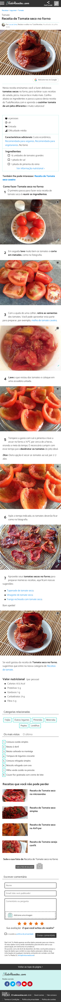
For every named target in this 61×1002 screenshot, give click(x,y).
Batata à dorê (12, 747)
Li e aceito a (20, 934)
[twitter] (12, 983)
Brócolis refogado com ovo (19, 765)
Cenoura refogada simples (18, 761)
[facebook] (7, 983)
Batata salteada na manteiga (19, 751)
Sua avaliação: (13, 928)
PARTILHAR (48, 5)
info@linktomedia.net (26, 955)
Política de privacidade (30, 999)
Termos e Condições (11, 999)
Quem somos (39, 995)
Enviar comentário (46, 935)
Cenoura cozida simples (17, 742)
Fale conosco (52, 995)
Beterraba (50, 720)
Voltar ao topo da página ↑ (30, 967)
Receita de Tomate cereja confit (43, 843)
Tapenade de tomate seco (20, 591)
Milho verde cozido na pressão (20, 770)
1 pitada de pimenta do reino (25, 164)
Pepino (24, 726)
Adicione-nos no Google (47, 79)
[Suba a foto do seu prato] (39, 866)
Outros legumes (21, 720)
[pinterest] (29, 983)
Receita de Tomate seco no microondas (42, 792)
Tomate (21, 10)
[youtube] (24, 983)
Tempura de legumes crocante (20, 756)
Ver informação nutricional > (30, 168)
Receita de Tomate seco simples (42, 809)
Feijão (7, 720)
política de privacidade (24, 934)
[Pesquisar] (57, 3)
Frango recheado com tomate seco (24, 599)
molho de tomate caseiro (44, 320)
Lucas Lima (13, 24)
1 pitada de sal (18, 160)
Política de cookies (49, 999)
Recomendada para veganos (19, 141)
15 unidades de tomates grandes (27, 156)
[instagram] (18, 983)
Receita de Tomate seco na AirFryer (42, 826)
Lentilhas (35, 726)
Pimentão (37, 720)
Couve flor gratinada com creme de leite (25, 775)
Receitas (5, 10)
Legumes (13, 10)
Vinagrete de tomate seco (20, 595)
